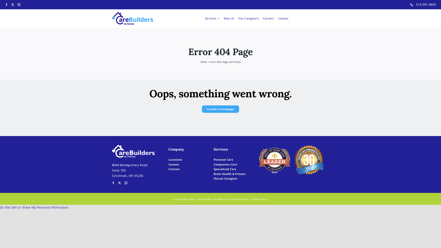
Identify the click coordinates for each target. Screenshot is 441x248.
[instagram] (19, 4)
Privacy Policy (260, 199)
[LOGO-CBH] (133, 13)
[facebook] (6, 4)
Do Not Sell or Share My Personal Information (34, 207)
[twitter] (12, 4)
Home (203, 62)
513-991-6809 (426, 4)
